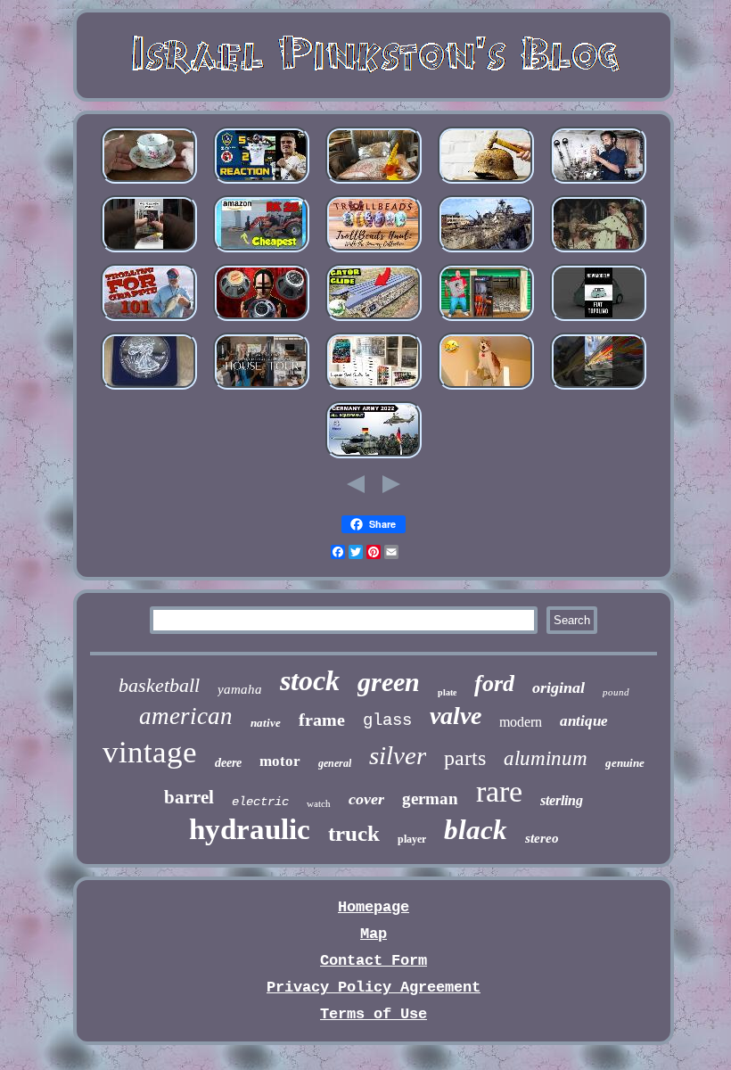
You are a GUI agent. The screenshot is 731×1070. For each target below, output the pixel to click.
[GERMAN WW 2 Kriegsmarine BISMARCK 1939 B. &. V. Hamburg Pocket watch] (486, 251)
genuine (625, 763)
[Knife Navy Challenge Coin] (486, 320)
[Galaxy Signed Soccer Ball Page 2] (261, 183)
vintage (150, 752)
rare (499, 791)
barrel (189, 797)
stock (310, 680)
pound (616, 692)
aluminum (545, 758)
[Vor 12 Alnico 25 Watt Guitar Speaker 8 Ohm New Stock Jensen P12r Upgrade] (261, 320)
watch (319, 803)
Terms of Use (373, 1014)
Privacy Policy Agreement (373, 987)
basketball (159, 685)
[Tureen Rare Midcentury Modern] (261, 389)
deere (228, 763)
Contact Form (373, 960)
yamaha (240, 689)
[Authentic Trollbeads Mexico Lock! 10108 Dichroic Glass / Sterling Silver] (373, 251)
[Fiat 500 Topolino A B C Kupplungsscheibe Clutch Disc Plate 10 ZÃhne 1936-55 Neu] (598, 320)
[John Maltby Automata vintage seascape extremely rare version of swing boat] (373, 320)
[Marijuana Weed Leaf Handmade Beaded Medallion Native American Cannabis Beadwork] (373, 389)
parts (465, 758)
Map (373, 934)
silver (397, 755)
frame (322, 719)
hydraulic (249, 829)
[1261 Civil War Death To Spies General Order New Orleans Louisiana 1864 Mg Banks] (486, 389)
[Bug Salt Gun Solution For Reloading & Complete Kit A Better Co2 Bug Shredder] (373, 183)
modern (520, 721)
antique (584, 720)
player (412, 839)
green (388, 681)
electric (260, 801)
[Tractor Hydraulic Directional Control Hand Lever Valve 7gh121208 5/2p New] (598, 183)
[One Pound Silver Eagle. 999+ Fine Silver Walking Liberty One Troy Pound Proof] (149, 389)
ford (494, 683)
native (266, 722)
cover (366, 799)
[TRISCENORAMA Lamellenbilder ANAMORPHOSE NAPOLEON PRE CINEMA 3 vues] (598, 251)
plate (447, 692)
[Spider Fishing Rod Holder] (149, 320)
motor (279, 761)
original (558, 687)
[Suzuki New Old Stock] (598, 389)
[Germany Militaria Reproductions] (373, 457)
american (186, 716)
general (334, 763)
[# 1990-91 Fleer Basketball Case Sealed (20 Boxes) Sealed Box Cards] (149, 251)
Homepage (373, 907)
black (475, 829)
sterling (561, 800)
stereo (542, 838)
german (430, 798)
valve (455, 715)
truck (354, 833)
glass (387, 720)
